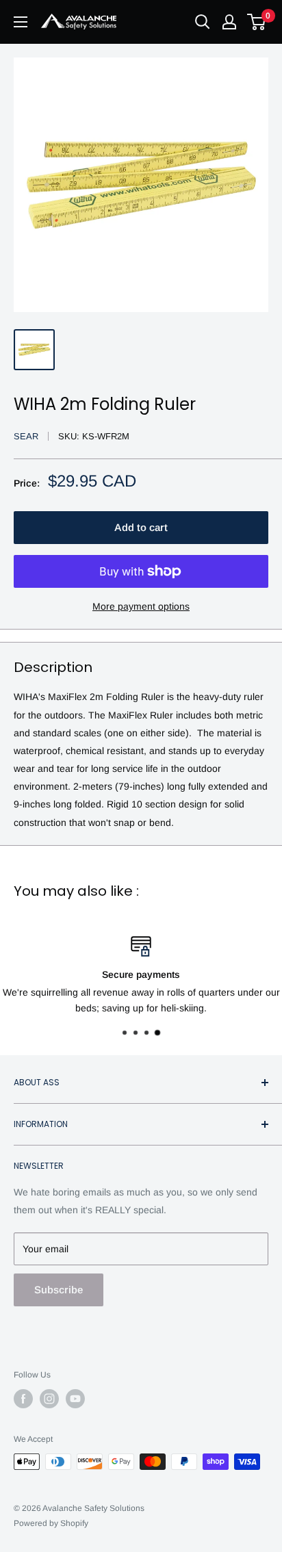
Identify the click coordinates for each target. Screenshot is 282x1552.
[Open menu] (20, 21)
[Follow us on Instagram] (49, 1398)
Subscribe (58, 1289)
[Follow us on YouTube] (75, 1398)
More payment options (141, 606)
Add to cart (141, 527)
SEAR (26, 436)
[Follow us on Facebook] (23, 1398)
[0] (257, 22)
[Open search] (202, 21)
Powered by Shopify (51, 1523)
